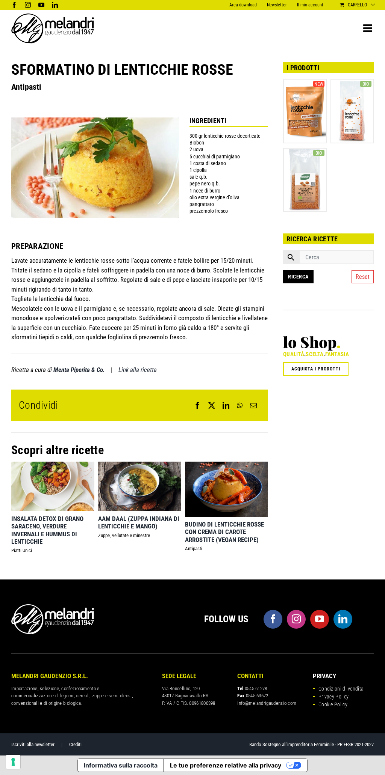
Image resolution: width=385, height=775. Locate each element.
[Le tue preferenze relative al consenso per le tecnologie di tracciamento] (13, 762)
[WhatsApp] (239, 405)
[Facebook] (197, 405)
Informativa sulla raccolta (121, 765)
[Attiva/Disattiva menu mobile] (368, 28)
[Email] (253, 405)
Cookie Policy (332, 704)
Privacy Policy (333, 697)
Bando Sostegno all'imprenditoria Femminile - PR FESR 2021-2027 (311, 744)
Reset (363, 276)
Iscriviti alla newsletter (33, 744)
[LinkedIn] (226, 405)
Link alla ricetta (137, 369)
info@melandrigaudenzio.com (266, 703)
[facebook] (273, 619)
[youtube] (319, 619)
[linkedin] (343, 619)
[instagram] (296, 619)
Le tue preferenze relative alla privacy (225, 765)
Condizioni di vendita (341, 689)
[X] (212, 405)
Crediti (75, 744)
